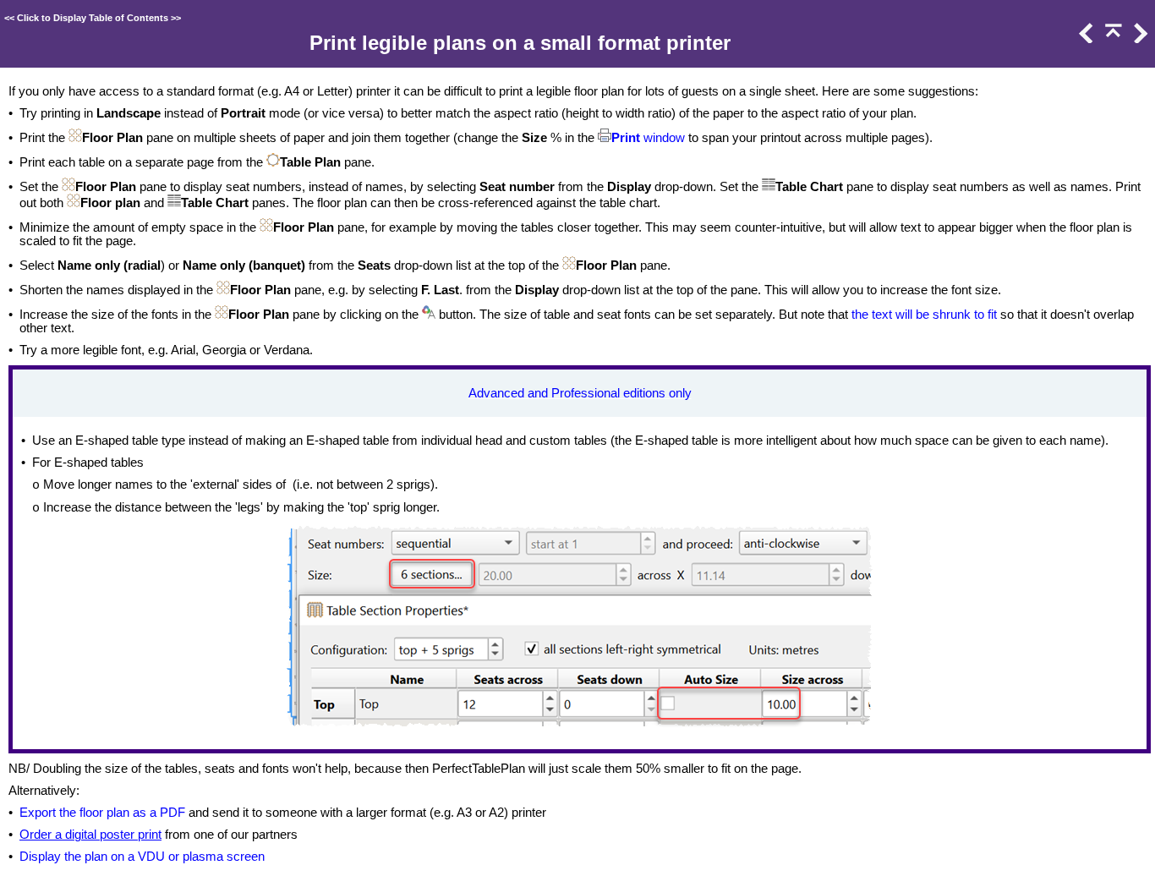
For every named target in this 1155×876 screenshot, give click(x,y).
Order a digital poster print (90, 834)
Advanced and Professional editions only (580, 393)
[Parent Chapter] (1112, 39)
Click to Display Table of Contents (92, 18)
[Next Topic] (1139, 39)
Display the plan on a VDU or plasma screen (142, 856)
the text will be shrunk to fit (924, 314)
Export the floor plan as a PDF (102, 812)
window (662, 138)
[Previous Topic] (1085, 39)
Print (625, 138)
